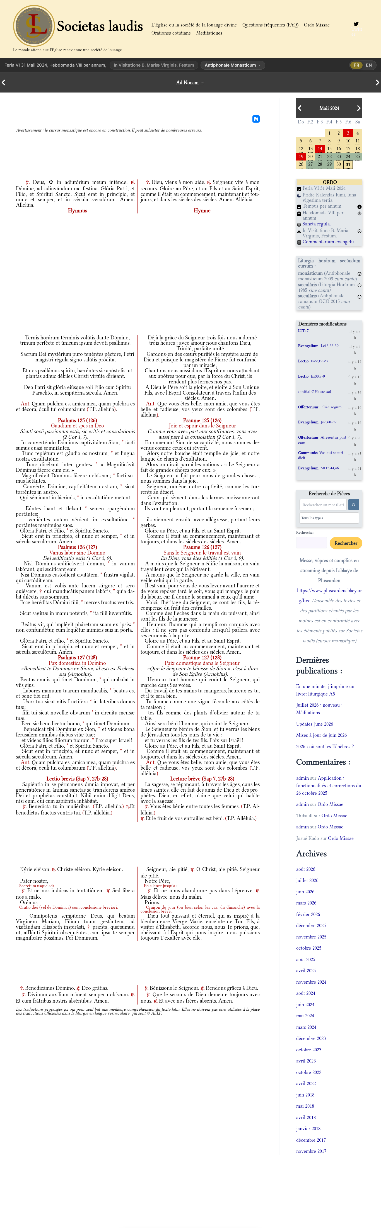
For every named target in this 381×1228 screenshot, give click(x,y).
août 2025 (305, 959)
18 (357, 148)
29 (329, 164)
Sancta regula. (317, 224)
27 (310, 164)
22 (329, 156)
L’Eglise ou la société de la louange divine (194, 25)
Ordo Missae (317, 25)
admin (302, 778)
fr (357, 65)
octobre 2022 (308, 1072)
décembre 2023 (311, 1038)
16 (338, 148)
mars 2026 (306, 903)
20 (310, 156)
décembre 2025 (311, 925)
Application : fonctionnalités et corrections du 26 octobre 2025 (328, 785)
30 (338, 164)
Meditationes (209, 33)
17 (348, 148)
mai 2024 (305, 1015)
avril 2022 (306, 1083)
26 (301, 164)
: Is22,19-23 (313, 360)
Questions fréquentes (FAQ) (270, 25)
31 (348, 164)
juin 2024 (305, 1004)
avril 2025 (306, 970)
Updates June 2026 (314, 724)
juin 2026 (305, 891)
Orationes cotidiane (171, 33)
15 (329, 148)
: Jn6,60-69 (317, 421)
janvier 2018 (308, 1128)
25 (357, 156)
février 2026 (308, 914)
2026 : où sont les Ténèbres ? (325, 746)
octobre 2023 (308, 1049)
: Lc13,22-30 (318, 345)
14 (320, 148)
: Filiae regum (320, 406)
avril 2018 (306, 1117)
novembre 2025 (311, 937)
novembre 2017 (311, 1151)
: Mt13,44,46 (318, 467)
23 (338, 156)
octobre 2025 (308, 948)
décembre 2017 (311, 1140)
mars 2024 (306, 1027)
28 (320, 164)
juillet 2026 (307, 880)
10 (348, 140)
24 (348, 156)
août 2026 (305, 869)
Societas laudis (100, 26)
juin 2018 (305, 1095)
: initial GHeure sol (314, 391)
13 (310, 148)
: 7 (303, 330)
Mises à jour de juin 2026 (321, 735)
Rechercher (305, 532)
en (369, 65)
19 (301, 156)
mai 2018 (305, 1106)
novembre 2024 (311, 982)
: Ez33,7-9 (311, 376)
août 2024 (305, 993)
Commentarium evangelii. (329, 241)
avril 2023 (306, 1061)
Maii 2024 (329, 108)
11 (357, 140)
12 (301, 148)
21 (320, 156)
